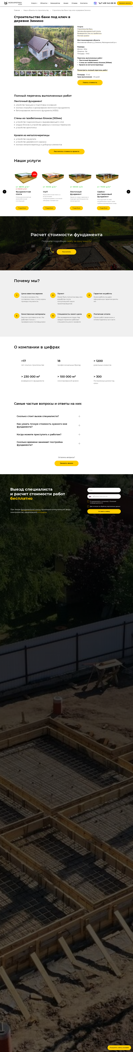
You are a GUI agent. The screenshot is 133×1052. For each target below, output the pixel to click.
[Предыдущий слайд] (4, 191)
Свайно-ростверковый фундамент (104, 194)
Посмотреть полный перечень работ (92, 70)
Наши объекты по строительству (36, 10)
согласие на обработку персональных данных (106, 506)
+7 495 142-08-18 (108, 3)
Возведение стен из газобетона (89, 33)
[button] (125, 3)
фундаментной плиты (31, 509)
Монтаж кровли (83, 36)
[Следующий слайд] (128, 191)
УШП (45, 192)
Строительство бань (85, 29)
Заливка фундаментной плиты (89, 31)
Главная (17, 10)
